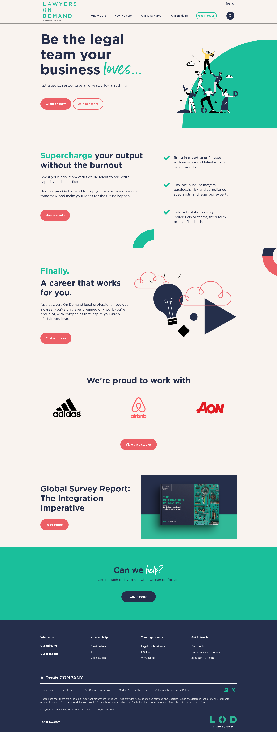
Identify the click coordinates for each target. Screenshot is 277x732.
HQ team (146, 652)
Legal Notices (69, 690)
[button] (98, 15)
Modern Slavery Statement (134, 690)
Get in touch (138, 596)
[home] (59, 11)
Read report (54, 524)
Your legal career (151, 15)
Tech (94, 652)
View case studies (138, 444)
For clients (198, 646)
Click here (66, 702)
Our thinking (179, 15)
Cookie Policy (47, 690)
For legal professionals (205, 652)
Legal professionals (153, 646)
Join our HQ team (202, 657)
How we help (123, 15)
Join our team (88, 103)
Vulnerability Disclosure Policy (172, 690)
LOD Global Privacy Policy (98, 690)
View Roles (148, 657)
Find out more (56, 338)
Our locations (49, 653)
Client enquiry (56, 103)
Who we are (98, 15)
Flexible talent (99, 646)
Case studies (99, 657)
